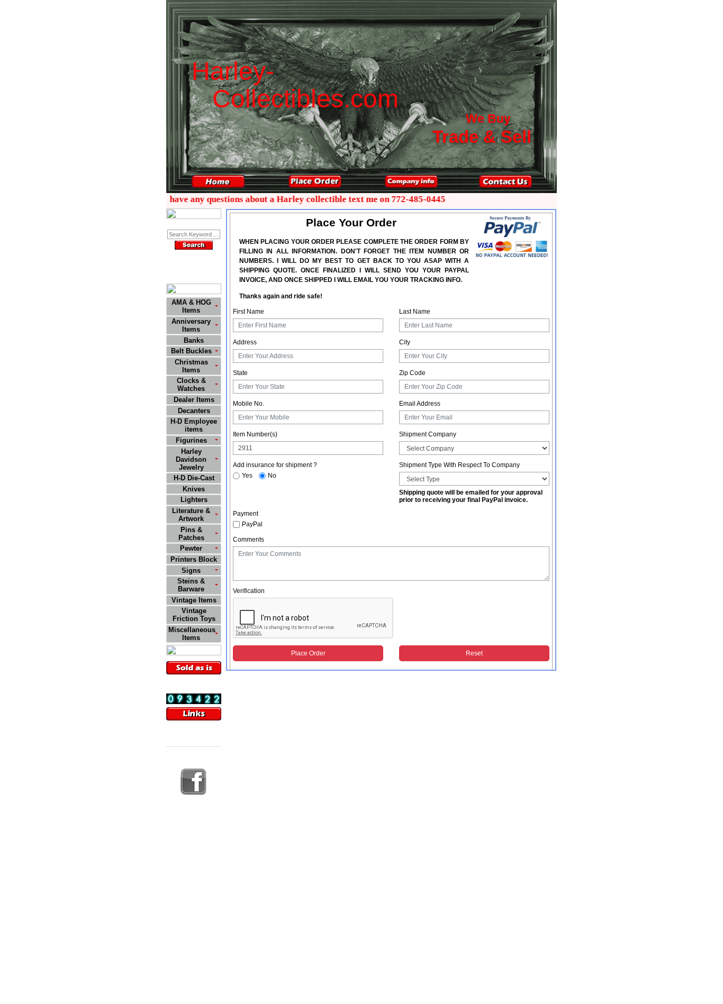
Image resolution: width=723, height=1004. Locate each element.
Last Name (414, 311)
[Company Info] (411, 181)
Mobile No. (248, 403)
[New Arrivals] (193, 290)
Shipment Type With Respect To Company (459, 465)
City (404, 342)
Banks (194, 340)
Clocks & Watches (191, 385)
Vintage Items (193, 600)
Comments (248, 539)
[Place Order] (314, 181)
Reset (474, 653)
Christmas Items (191, 366)
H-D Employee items (193, 425)
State (240, 373)
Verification (249, 591)
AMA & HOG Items (191, 306)
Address (245, 342)
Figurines (191, 440)
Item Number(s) (255, 434)
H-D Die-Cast (194, 478)
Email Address (419, 403)
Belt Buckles (191, 351)
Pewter (191, 548)
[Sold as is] (193, 667)
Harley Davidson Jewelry (191, 459)
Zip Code (412, 373)
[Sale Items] (193, 651)
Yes (247, 475)
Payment (245, 513)
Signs (191, 570)
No (272, 475)
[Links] (193, 713)
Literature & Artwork (191, 515)
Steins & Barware (191, 585)
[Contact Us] (505, 181)
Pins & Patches (191, 534)
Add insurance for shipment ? (275, 465)
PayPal (252, 524)
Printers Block (193, 559)
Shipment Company (427, 434)
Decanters (194, 411)
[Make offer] (193, 215)
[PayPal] (511, 236)
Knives (194, 489)
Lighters (193, 500)
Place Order (308, 653)
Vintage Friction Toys (194, 615)
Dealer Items (194, 400)
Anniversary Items (191, 325)
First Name (248, 311)
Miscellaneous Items (191, 634)
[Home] (218, 181)
